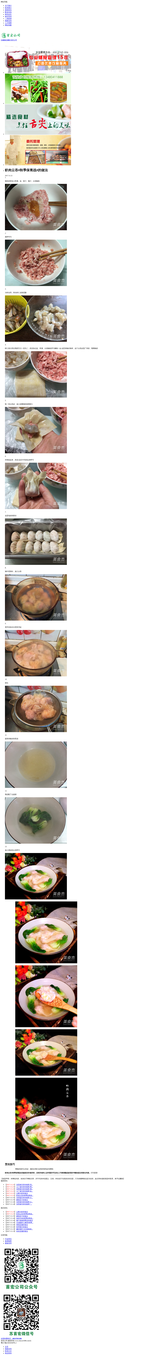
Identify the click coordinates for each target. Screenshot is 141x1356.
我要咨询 (8, 1349)
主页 (6, 1347)
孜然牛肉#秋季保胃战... (24, 1218)
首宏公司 (9, 40)
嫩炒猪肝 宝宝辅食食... (24, 1229)
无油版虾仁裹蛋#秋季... (24, 1222)
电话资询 (8, 1353)
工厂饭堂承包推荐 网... (24, 1187)
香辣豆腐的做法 (22, 1225)
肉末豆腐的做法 (22, 1231)
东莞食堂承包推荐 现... (24, 1185)
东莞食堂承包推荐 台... (24, 1202)
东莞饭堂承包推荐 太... (24, 1198)
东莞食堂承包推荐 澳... (24, 1189)
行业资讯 (8, 1239)
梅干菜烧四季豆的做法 (24, 1220)
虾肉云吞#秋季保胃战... (24, 1195)
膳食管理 (8, 1243)
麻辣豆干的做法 (22, 1200)
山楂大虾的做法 (22, 1193)
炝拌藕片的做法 (22, 1227)
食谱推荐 (8, 1241)
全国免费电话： (11, 1338)
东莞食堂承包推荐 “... (24, 1204)
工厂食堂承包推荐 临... (24, 1191)
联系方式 (8, 1351)
